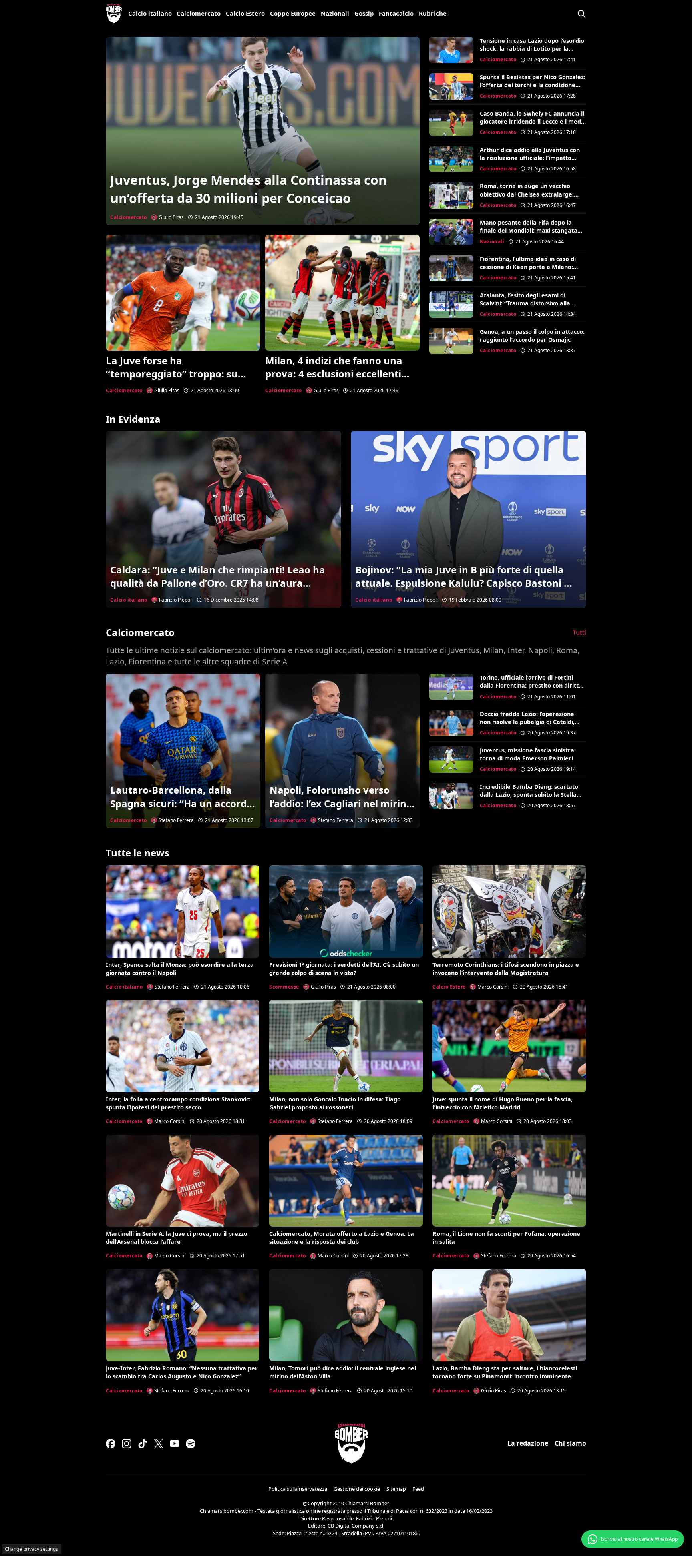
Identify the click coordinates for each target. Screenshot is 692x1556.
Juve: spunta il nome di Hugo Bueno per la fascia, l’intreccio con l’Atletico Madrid (502, 1103)
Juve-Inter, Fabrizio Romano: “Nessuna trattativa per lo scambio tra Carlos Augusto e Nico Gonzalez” (182, 1372)
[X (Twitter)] (158, 1443)
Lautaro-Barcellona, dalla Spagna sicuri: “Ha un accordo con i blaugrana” (181, 803)
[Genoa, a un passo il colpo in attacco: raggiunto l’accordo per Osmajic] (451, 341)
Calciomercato (199, 13)
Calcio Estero (245, 13)
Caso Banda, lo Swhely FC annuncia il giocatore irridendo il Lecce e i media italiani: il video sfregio (533, 121)
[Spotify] (190, 1443)
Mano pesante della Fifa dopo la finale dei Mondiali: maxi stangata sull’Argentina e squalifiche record (528, 230)
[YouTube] (174, 1443)
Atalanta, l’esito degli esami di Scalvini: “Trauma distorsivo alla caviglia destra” (525, 303)
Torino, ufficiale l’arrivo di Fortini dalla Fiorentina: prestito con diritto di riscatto (531, 685)
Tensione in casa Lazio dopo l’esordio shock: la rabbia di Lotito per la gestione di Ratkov (532, 48)
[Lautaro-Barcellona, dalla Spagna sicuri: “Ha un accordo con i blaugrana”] (183, 751)
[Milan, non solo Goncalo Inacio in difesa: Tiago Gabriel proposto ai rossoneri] (346, 1046)
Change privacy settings (31, 1549)
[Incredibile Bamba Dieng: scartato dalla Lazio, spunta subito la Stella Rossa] (451, 796)
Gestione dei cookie (357, 1488)
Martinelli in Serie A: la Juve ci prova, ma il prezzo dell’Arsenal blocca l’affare (176, 1237)
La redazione (527, 1443)
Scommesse (284, 986)
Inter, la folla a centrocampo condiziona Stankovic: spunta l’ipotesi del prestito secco (178, 1103)
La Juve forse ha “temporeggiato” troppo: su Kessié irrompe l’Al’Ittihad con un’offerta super (176, 380)
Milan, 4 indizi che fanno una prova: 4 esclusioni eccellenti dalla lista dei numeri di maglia (339, 374)
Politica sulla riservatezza (297, 1488)
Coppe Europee (293, 13)
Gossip (364, 13)
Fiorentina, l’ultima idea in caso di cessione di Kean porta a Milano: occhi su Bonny (528, 267)
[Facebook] (110, 1443)
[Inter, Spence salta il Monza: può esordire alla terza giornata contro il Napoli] (183, 911)
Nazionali (335, 13)
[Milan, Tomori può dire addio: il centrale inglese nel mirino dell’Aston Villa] (346, 1315)
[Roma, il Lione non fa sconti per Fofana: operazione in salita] (509, 1181)
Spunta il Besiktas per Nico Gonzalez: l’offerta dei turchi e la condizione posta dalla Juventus (532, 85)
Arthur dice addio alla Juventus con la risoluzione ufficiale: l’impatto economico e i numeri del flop (530, 158)
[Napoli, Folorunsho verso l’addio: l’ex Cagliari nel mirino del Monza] (342, 751)
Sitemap (396, 1488)
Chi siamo (570, 1443)
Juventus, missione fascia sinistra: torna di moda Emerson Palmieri (528, 754)
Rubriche (433, 13)
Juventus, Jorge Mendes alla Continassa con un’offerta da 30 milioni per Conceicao (248, 189)
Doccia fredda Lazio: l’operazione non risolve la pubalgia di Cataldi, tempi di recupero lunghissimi (527, 722)
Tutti (579, 632)
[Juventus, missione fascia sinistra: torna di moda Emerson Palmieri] (451, 759)
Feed (418, 1488)
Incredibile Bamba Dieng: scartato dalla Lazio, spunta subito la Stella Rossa (529, 794)
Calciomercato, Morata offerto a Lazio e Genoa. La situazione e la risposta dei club (341, 1237)
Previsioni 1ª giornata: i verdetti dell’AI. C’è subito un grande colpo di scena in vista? (344, 969)
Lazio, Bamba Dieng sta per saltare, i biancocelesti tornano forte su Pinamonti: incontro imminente (504, 1372)
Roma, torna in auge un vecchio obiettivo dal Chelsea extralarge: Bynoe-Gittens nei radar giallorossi (529, 194)
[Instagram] (126, 1443)
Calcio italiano (150, 13)
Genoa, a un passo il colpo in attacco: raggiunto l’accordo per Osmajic (532, 335)
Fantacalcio (396, 13)
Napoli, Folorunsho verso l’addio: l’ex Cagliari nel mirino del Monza (341, 803)
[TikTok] (142, 1443)
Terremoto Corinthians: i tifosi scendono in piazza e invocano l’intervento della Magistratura (505, 969)
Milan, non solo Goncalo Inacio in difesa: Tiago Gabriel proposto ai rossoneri (335, 1103)
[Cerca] (581, 13)
